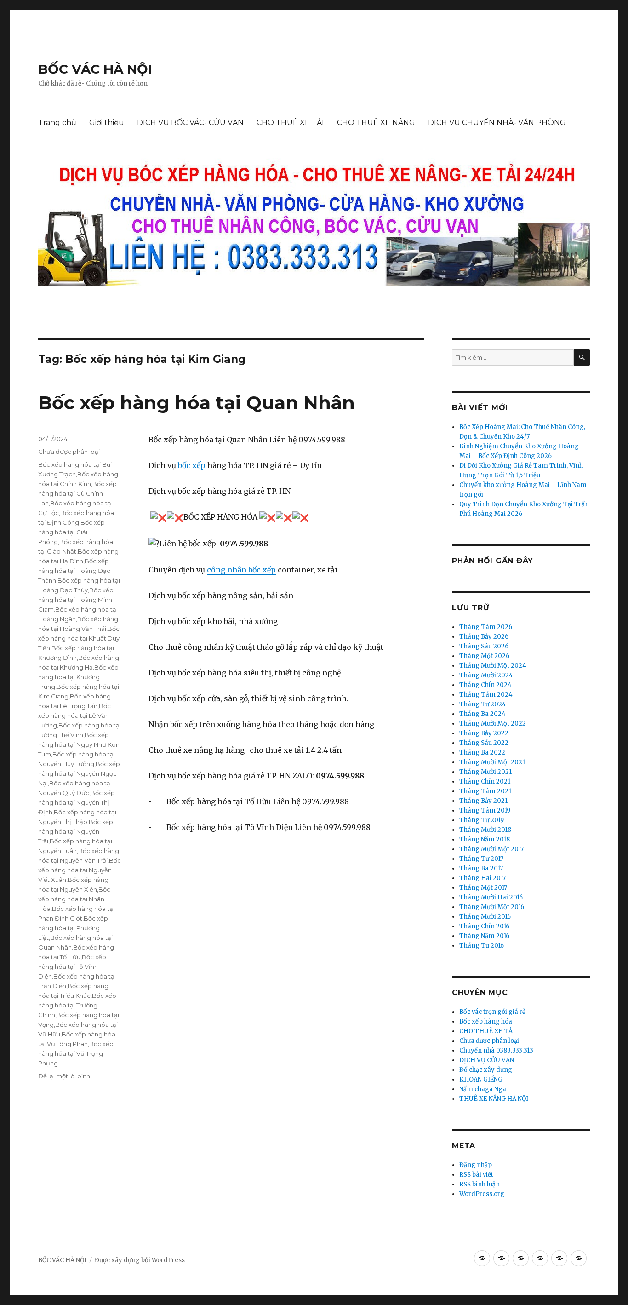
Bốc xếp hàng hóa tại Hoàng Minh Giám (76, 599)
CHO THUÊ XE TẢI (290, 122)
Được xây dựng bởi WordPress (140, 1260)
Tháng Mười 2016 (485, 917)
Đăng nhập (475, 1165)
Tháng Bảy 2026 (483, 637)
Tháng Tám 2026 (485, 627)
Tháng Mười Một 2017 (491, 849)
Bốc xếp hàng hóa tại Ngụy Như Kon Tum (79, 744)
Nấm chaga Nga (482, 1089)
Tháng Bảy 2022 (483, 733)
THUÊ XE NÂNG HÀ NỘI (493, 1099)
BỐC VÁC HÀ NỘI (95, 69)
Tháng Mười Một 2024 (492, 666)
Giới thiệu (106, 122)
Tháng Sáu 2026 (483, 646)
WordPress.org (481, 1194)
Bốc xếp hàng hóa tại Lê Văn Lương (74, 715)
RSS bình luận (479, 1184)
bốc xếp (192, 465)
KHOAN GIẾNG (480, 1079)
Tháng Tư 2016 (481, 946)
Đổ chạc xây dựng (485, 1070)
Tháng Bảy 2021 (483, 801)
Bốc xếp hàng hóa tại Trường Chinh (77, 1005)
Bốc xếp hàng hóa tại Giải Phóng (71, 532)
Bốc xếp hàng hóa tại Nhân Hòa (74, 899)
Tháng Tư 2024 (482, 704)
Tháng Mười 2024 (486, 675)
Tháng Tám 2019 (484, 810)
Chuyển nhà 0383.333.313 (496, 1050)
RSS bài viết (476, 1175)
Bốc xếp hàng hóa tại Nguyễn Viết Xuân (79, 870)
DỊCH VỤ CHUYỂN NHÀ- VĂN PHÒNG (497, 122)
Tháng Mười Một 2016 (491, 907)
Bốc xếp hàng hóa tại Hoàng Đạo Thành (74, 570)
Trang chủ (57, 122)
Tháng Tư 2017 (481, 859)
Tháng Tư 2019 (481, 820)
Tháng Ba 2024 (482, 714)
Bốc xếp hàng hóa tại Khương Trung (78, 677)
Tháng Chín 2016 (484, 926)
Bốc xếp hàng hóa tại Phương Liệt (73, 928)
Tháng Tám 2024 (486, 694)
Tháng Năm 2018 (484, 839)
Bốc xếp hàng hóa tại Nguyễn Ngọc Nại (79, 773)
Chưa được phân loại (69, 451)
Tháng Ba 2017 (481, 868)
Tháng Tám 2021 (485, 791)
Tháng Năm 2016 (484, 936)
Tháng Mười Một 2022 (492, 723)
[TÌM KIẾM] (582, 357)
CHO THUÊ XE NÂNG (376, 122)
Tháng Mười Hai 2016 (491, 897)
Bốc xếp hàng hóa (485, 1021)
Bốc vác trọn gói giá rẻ (492, 1012)
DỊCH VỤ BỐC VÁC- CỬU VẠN (190, 122)
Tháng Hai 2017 (482, 878)
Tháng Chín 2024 (485, 685)
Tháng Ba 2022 (482, 752)
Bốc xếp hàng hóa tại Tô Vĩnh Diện (72, 966)
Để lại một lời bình (64, 1076)
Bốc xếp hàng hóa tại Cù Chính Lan (77, 493)
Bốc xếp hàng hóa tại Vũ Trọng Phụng (76, 1053)
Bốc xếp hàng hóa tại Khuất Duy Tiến (79, 638)
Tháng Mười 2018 (485, 830)
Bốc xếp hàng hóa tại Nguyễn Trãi (75, 831)
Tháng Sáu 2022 (483, 743)
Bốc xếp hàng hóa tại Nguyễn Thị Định (76, 802)
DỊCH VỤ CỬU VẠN (486, 1060)
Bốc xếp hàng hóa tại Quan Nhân (196, 402)
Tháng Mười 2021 (485, 772)
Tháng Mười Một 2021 (492, 762)
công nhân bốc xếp (241, 569)
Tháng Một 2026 (484, 656)
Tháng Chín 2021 (484, 781)
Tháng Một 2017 (483, 888)
